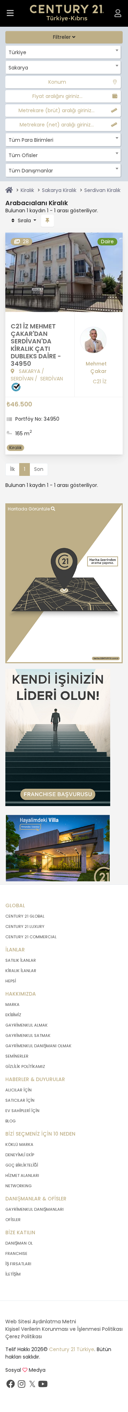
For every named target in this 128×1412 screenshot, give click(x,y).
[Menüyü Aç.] (10, 13)
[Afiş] (57, 737)
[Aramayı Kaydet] (47, 220)
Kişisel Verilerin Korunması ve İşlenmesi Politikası (64, 1329)
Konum (57, 81)
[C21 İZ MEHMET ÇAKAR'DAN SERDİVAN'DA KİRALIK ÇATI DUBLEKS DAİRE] (64, 271)
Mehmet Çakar (96, 367)
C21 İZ (100, 381)
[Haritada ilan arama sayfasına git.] (64, 582)
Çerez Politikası (23, 1336)
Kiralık (27, 190)
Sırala (24, 220)
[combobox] (63, 52)
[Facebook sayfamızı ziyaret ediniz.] (10, 1385)
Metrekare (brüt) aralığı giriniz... (56, 110)
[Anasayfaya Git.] (67, 13)
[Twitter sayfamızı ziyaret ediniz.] (32, 1385)
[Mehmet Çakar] (93, 343)
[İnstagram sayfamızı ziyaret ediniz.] (21, 1385)
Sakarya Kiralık (59, 190)
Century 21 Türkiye (71, 1349)
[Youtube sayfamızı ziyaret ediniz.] (42, 1385)
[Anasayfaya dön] (9, 190)
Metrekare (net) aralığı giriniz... (57, 124)
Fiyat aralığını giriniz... (57, 96)
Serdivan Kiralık (102, 190)
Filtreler (62, 37)
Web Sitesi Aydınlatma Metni (40, 1321)
